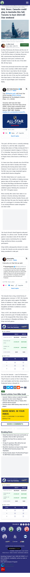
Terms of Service (13, 552)
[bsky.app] (11, 387)
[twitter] (8, 387)
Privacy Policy (5, 552)
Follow (14, 90)
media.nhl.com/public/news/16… (14, 112)
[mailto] (15, 387)
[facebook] (4, 387)
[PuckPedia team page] (25, 387)
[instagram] (23, 524)
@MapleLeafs (11, 93)
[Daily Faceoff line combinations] (21, 387)
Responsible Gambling (23, 552)
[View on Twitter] (26, 90)
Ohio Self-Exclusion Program (9, 562)
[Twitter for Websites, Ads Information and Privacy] (26, 129)
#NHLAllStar (16, 95)
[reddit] (18, 387)
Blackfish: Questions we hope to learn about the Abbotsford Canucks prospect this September (15, 449)
